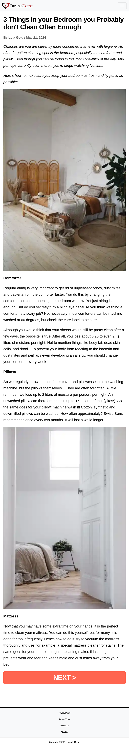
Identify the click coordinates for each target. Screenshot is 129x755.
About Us (64, 732)
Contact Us (64, 726)
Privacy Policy (64, 713)
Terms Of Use (64, 719)
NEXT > (64, 677)
